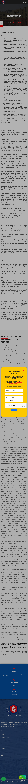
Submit (14, 410)
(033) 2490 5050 (15, 383)
